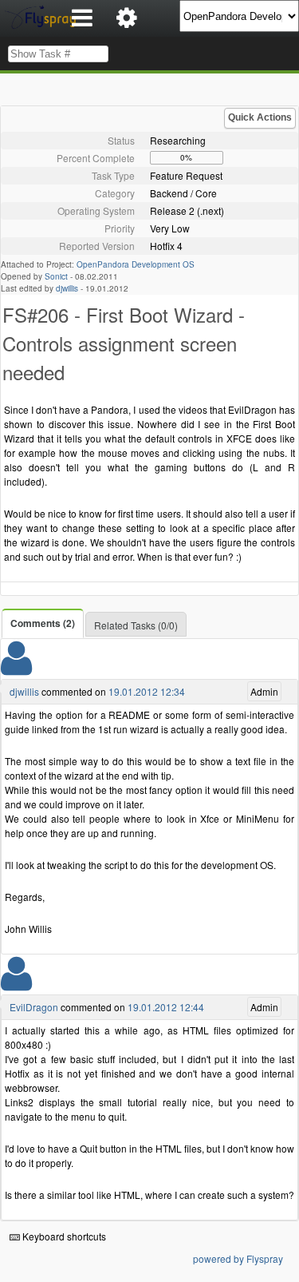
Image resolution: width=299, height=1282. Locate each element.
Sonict (56, 276)
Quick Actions (260, 117)
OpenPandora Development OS (136, 264)
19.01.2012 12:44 (166, 1007)
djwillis (67, 288)
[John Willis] (16, 668)
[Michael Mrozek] (16, 983)
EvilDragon (34, 1007)
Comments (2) (42, 623)
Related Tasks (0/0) (136, 625)
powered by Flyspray (238, 1258)
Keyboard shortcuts (63, 1236)
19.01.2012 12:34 (146, 691)
